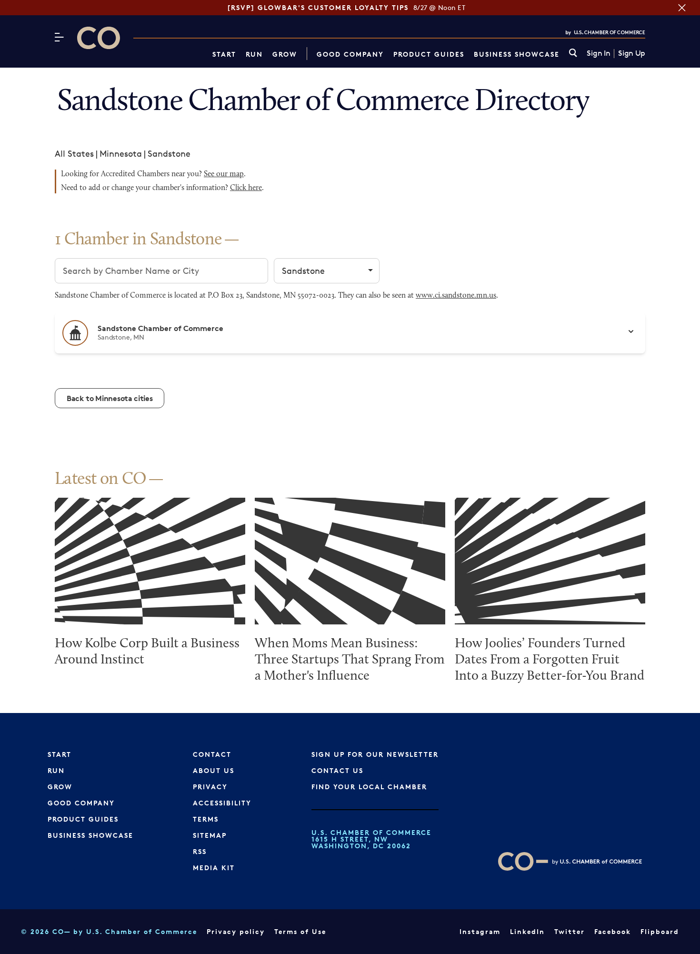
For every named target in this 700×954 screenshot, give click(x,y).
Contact (212, 754)
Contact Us (337, 770)
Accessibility (222, 803)
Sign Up (631, 53)
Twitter (569, 931)
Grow (284, 54)
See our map (224, 174)
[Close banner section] (682, 7)
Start (224, 54)
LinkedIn (527, 931)
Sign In (598, 53)
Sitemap (210, 835)
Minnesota (121, 153)
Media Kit (214, 868)
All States (74, 153)
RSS (200, 851)
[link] (573, 53)
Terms (206, 819)
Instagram (480, 931)
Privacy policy (236, 931)
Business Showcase (517, 54)
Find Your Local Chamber (369, 787)
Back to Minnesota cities (109, 398)
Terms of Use (300, 931)
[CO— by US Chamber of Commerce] (98, 38)
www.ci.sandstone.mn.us (456, 296)
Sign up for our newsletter (375, 754)
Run (254, 54)
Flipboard (659, 931)
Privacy (210, 787)
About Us (213, 770)
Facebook (612, 931)
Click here (246, 188)
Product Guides (428, 54)
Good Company (350, 54)
